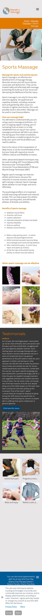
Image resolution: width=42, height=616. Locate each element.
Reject (18, 613)
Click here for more (11, 408)
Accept (9, 613)
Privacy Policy (11, 606)
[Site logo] (11, 10)
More (22, 606)
